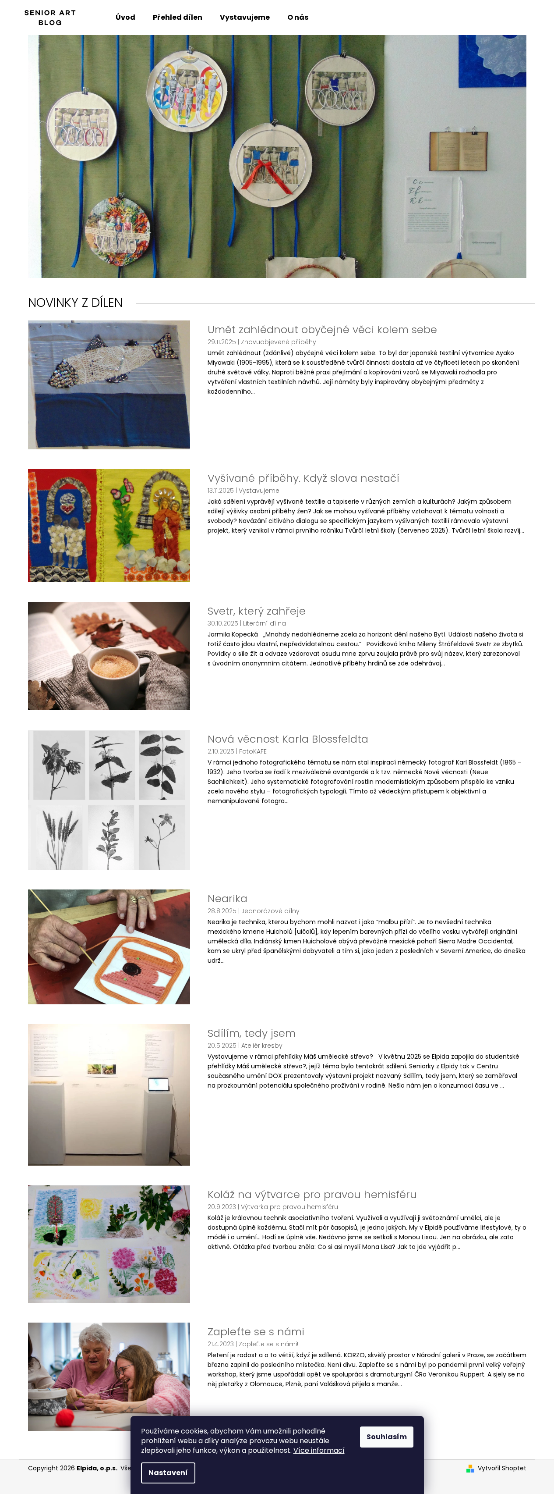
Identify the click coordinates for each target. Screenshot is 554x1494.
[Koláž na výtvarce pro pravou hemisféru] (109, 1243)
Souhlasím (387, 1437)
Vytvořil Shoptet (502, 1468)
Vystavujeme (259, 490)
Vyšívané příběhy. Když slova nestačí (303, 478)
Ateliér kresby (261, 1045)
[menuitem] (125, 17)
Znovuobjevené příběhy (278, 342)
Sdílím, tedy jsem (252, 1033)
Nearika (227, 899)
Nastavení (168, 1473)
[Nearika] (109, 946)
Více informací (319, 1450)
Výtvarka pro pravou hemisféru (289, 1206)
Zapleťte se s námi (256, 1332)
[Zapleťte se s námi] (109, 1376)
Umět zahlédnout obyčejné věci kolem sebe (322, 330)
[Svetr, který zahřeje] (109, 655)
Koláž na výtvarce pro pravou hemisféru (312, 1195)
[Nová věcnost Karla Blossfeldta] (109, 799)
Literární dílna (264, 623)
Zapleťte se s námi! (268, 1344)
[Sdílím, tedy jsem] (109, 1094)
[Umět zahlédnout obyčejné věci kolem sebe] (109, 384)
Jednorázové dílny (270, 911)
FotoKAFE (253, 751)
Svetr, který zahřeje (257, 611)
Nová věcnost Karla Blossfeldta (288, 739)
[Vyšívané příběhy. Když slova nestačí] (109, 525)
